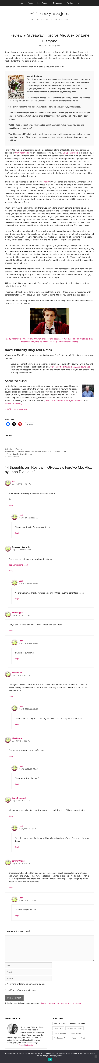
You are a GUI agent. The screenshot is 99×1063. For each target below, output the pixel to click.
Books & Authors (60, 1023)
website (49, 400)
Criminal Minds (22, 153)
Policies (70, 3)
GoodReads (76, 400)
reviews (57, 451)
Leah (21, 515)
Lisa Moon (17, 738)
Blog (21, 3)
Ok (50, 1059)
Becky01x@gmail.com (18, 565)
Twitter (67, 400)
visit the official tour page (70, 367)
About (30, 3)
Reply (11, 505)
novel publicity (47, 451)
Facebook (58, 400)
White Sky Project (49, 14)
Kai (13, 481)
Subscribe (29, 1045)
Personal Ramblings (74, 1028)
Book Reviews (42, 3)
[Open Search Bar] (78, 3)
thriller (63, 451)
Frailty (46, 182)
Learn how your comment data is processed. (61, 1003)
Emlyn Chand (18, 861)
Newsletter (57, 3)
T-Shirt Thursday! (14, 456)
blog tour (10, 451)
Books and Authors (14, 449)
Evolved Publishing (13, 403)
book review (19, 451)
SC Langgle (17, 612)
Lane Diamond (19, 798)
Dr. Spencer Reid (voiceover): (19, 339)
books (27, 451)
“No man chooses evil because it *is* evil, (52, 339)
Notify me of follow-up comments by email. (27, 984)
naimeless (17, 672)
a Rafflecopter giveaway (16, 409)
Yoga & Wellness (60, 1033)
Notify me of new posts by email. (22, 990)
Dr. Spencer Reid (70, 153)
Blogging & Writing (77, 1023)
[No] (96, 1056)
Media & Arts (76, 1033)
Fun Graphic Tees (60, 1038)
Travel (74, 1038)
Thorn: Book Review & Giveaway (20, 454)
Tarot (83, 1038)
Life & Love (58, 1028)
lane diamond (36, 451)
